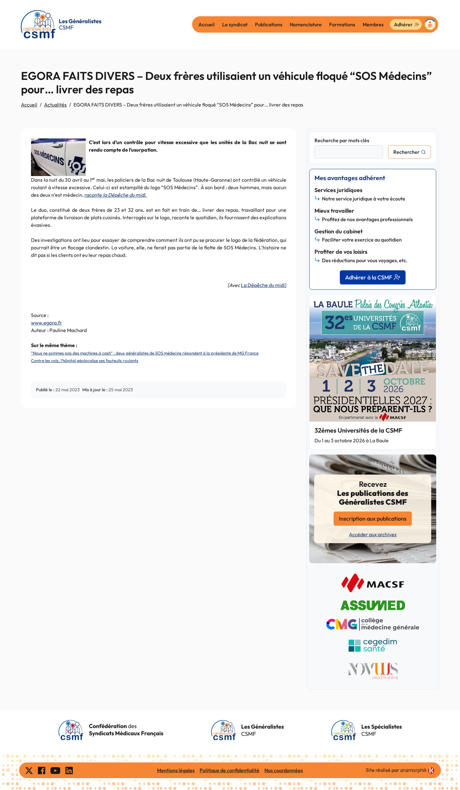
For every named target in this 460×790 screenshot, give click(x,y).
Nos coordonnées (283, 770)
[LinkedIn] (69, 770)
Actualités (55, 104)
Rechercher (406, 152)
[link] (417, 770)
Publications (268, 24)
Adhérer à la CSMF (368, 277)
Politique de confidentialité (229, 770)
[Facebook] (41, 770)
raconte (115, 195)
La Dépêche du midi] (263, 285)
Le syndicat (235, 24)
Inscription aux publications (372, 518)
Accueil (206, 24)
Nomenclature (306, 24)
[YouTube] (55, 770)
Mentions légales (176, 770)
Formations (342, 24)
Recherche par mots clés (341, 140)
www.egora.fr (46, 323)
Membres (373, 24)
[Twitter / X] (29, 770)
